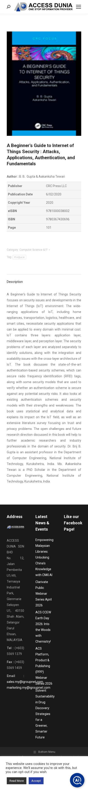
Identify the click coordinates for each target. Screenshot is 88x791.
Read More (16, 780)
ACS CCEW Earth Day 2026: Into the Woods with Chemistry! (43, 626)
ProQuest (19, 257)
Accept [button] (36, 780)
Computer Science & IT (33, 249)
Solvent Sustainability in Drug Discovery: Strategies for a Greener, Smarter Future (45, 714)
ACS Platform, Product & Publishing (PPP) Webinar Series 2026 (43, 666)
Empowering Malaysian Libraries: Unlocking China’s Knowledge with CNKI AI (44, 557)
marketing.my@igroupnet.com (28, 687)
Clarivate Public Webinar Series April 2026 (43, 593)
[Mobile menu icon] (78, 6)
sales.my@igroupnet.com (25, 682)
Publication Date (20, 194)
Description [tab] (15, 282)
